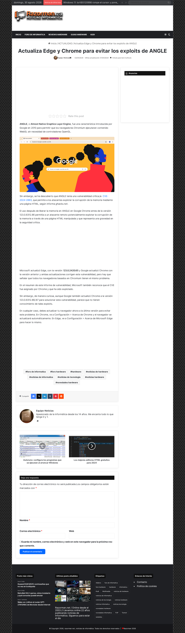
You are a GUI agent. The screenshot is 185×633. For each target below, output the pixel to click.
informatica (123, 587)
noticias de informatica (42, 377)
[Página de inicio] (39, 16)
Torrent (124, 613)
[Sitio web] (37, 420)
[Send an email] (70, 58)
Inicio (53, 43)
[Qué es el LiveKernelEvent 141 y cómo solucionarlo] (72, 598)
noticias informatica (103, 604)
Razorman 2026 (130, 628)
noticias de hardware (97, 371)
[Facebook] (33, 396)
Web (71, 531)
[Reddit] (61, 396)
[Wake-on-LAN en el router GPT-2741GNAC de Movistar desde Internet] (85, 584)
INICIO (18, 34)
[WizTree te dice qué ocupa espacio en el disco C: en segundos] (60, 598)
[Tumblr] (50, 396)
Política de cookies (147, 586)
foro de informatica (36, 371)
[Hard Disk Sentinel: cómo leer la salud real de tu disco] (85, 598)
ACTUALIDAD (65, 43)
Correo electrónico (31, 531)
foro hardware (59, 371)
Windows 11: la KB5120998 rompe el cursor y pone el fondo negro (98, 2)
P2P (116, 613)
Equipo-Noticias (64, 58)
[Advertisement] (119, 18)
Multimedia (106, 591)
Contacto (142, 582)
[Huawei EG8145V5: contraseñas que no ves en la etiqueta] (60, 584)
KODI (92, 34)
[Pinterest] (55, 396)
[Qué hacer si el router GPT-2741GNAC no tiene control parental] (85, 591)
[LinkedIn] (44, 396)
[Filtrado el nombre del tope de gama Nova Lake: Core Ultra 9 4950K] (60, 591)
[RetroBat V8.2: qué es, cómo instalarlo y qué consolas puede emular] (72, 584)
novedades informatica (104, 613)
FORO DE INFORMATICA (35, 34)
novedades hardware (67, 382)
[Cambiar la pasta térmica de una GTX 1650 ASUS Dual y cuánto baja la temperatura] (72, 591)
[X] (39, 396)
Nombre (25, 520)
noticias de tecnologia (69, 377)
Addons (98, 583)
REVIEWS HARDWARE (58, 34)
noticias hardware (95, 377)
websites (99, 617)
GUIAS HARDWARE (79, 34)
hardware (76, 371)
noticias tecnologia (119, 604)
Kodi (97, 591)
